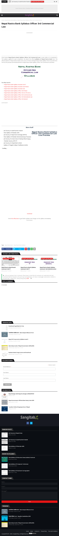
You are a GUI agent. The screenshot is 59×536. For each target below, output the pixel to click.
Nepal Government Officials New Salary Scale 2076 (21, 400)
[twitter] (31, 423)
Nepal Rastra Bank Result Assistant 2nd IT (9, 268)
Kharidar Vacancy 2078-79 (10, 141)
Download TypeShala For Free (16, 326)
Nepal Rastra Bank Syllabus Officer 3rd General (16, 99)
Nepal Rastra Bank (9, 245)
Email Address (7, 366)
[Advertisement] (29, 44)
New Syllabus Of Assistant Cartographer (19, 470)
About (31, 531)
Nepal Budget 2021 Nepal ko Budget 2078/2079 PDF (21, 393)
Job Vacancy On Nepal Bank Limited (13, 143)
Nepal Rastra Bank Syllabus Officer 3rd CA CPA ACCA (17, 93)
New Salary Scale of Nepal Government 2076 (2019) (21, 346)
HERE (27, 278)
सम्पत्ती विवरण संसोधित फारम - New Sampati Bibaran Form (21, 332)
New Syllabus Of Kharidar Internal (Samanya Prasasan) (17, 137)
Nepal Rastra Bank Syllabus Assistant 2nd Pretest (16, 86)
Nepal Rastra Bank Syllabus (11, 20)
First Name (6, 372)
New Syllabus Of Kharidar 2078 (11, 132)
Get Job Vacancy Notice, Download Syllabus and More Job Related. (30, 8)
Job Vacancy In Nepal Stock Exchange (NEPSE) (15, 134)
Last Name (6, 378)
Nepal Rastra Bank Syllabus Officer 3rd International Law (18, 97)
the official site (15, 218)
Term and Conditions (52, 531)
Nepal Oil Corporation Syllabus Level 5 (18, 339)
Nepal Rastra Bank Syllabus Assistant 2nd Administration (48, 268)
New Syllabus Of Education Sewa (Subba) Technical (22, 457)
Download (29, 213)
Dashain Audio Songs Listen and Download (20, 352)
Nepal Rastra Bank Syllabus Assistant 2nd (14, 88)
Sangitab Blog (16, 534)
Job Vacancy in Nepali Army (15, 433)
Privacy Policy (44, 531)
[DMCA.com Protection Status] (32, 534)
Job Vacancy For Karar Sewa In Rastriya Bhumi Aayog (17, 139)
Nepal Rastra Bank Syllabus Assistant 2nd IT (15, 84)
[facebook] (28, 423)
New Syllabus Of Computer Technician (18, 464)
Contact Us (37, 531)
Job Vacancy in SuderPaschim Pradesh (21, 1)
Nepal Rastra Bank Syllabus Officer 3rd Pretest (15, 90)
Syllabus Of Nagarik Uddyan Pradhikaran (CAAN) (16, 145)
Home (3, 20)
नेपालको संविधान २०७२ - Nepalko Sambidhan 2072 (19, 516)
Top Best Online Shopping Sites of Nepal (19, 407)
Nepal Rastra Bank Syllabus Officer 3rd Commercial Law (18, 95)
